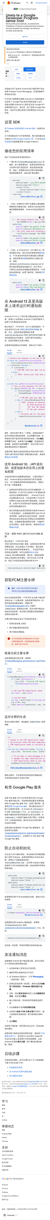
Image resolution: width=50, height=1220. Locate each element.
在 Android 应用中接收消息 (20, 1072)
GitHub (4, 1120)
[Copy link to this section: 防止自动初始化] (33, 848)
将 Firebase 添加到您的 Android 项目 (20, 128)
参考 (3, 1109)
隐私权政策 (11, 1209)
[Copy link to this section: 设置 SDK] (22, 122)
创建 (24, 258)
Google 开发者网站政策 (19, 1086)
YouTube (5, 1141)
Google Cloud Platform (10, 1196)
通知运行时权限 (11, 457)
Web (18, 74)
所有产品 (5, 1200)
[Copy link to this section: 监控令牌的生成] (28, 717)
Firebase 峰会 (7, 1134)
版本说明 (5, 1162)
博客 (3, 1130)
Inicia (25, 42)
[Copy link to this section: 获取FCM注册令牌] (37, 580)
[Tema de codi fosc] (40, 178)
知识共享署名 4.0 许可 (38, 1082)
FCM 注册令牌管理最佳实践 (27, 591)
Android (29, 69)
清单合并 (32, 552)
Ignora (25, 36)
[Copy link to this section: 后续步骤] (22, 1054)
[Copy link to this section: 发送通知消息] (29, 955)
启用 (21, 139)
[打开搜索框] (27, 2)
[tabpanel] (25, 392)
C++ (30, 78)
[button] (9, 351)
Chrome (5, 1188)
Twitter (4, 1137)
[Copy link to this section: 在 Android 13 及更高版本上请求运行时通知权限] (10, 310)
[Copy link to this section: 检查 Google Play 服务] (7, 792)
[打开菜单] (3, 3)
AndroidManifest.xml (30, 889)
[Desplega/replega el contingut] (8, 63)
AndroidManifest (30, 196)
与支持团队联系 (7, 1151)
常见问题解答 (7, 1166)
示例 (3, 1112)
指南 (3, 1105)
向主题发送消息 (15, 1076)
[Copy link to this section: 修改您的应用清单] (36, 151)
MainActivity (32, 915)
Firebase (5, 1192)
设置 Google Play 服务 (17, 806)
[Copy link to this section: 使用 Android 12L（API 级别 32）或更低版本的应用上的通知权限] (16, 471)
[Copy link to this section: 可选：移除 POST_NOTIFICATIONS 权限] (9, 536)
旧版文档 (5, 1170)
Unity (19, 78)
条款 (3, 1209)
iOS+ (16, 69)
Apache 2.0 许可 (29, 1084)
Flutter (30, 74)
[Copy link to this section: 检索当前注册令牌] (31, 653)
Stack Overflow (7, 1155)
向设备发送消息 (15, 1067)
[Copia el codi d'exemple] (43, 178)
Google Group (7, 1159)
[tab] (9, 351)
